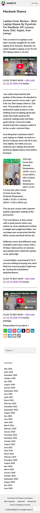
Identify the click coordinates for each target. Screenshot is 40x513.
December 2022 (10, 406)
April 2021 (8, 450)
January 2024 (9, 388)
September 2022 (11, 410)
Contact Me (31, 501)
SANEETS (11, 3)
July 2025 (8, 381)
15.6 (27, 80)
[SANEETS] (4, 3)
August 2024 (9, 384)
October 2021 (9, 441)
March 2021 (9, 454)
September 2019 (11, 479)
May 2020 (8, 466)
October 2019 (9, 476)
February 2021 (10, 457)
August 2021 (9, 444)
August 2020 (9, 463)
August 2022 (9, 413)
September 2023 (11, 391)
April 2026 (8, 372)
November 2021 (10, 438)
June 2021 (8, 447)
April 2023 (8, 397)
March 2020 (9, 469)
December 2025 (10, 375)
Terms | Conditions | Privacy (20, 505)
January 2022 (9, 432)
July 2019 (8, 485)
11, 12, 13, (8, 83)
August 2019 (9, 482)
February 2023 (10, 403)
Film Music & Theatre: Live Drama (20, 498)
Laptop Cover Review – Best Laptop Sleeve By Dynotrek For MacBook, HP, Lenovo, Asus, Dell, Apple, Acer (20, 25)
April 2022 (8, 422)
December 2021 (10, 435)
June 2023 (8, 394)
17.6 (20, 83)
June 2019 (8, 488)
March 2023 (9, 400)
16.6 (15, 83)
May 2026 (8, 369)
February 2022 (10, 429)
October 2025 (9, 378)
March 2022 (9, 425)
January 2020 (9, 473)
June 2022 (8, 419)
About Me (21, 501)
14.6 (32, 80)
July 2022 (8, 416)
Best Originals (9, 501)
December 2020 (10, 460)
